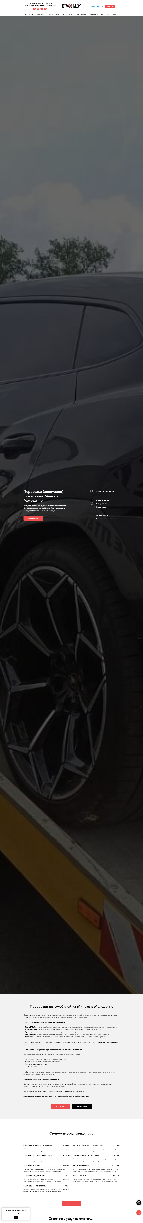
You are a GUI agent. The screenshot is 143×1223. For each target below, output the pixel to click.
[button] (33, 518)
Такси (107, 14)
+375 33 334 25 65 (105, 491)
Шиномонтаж (67, 14)
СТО (101, 14)
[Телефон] (38, 9)
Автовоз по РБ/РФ (54, 14)
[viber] (45, 9)
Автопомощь (29, 14)
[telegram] (41, 9)
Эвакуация (40, 14)
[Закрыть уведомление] (28, 1209)
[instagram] (34, 9)
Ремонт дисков (81, 14)
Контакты (115, 14)
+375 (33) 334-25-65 (96, 6)
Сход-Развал (93, 14)
